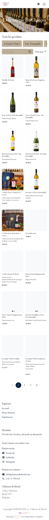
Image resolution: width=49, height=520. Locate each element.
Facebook (10, 453)
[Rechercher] (29, 51)
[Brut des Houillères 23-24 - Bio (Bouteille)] (36, 302)
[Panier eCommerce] (38, 4)
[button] (40, 51)
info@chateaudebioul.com (18, 474)
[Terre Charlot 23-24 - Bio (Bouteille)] (36, 102)
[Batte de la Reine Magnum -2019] (36, 67)
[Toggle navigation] (44, 4)
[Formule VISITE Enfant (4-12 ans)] (36, 346)
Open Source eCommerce (34, 517)
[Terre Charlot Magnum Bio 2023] (12, 302)
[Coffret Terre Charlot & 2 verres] (12, 179)
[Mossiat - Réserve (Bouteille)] (36, 179)
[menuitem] (12, 43)
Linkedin (10, 457)
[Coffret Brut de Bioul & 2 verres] (12, 220)
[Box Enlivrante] (36, 220)
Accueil (5, 408)
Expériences (7, 417)
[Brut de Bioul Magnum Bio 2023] (36, 261)
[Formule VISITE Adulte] (12, 346)
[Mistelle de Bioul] (12, 67)
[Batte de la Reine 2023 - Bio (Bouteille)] (12, 141)
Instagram (10, 461)
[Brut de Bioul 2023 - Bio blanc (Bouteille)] (36, 141)
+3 (7, 478)
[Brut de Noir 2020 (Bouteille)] (12, 102)
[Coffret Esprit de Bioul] (12, 261)
